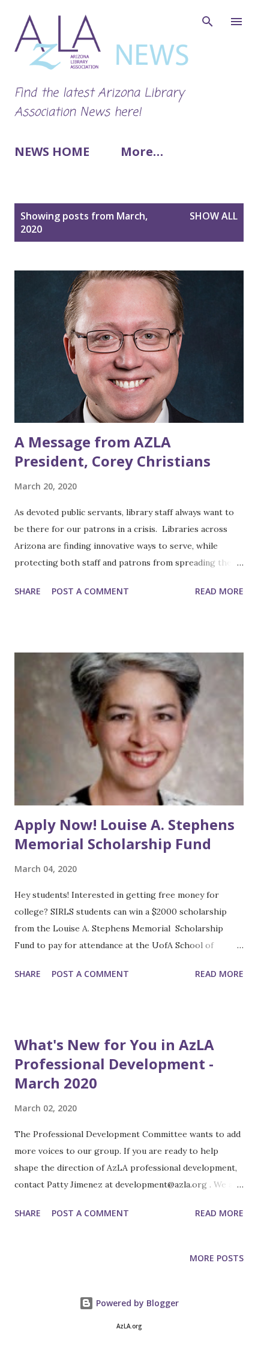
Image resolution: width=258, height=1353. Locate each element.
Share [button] (27, 591)
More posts (217, 1258)
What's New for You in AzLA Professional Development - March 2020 (114, 1064)
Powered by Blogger (136, 1303)
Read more (219, 591)
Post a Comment (90, 591)
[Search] (207, 21)
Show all (214, 216)
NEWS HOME (51, 151)
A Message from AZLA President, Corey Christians (112, 451)
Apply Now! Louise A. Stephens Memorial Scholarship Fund (124, 833)
